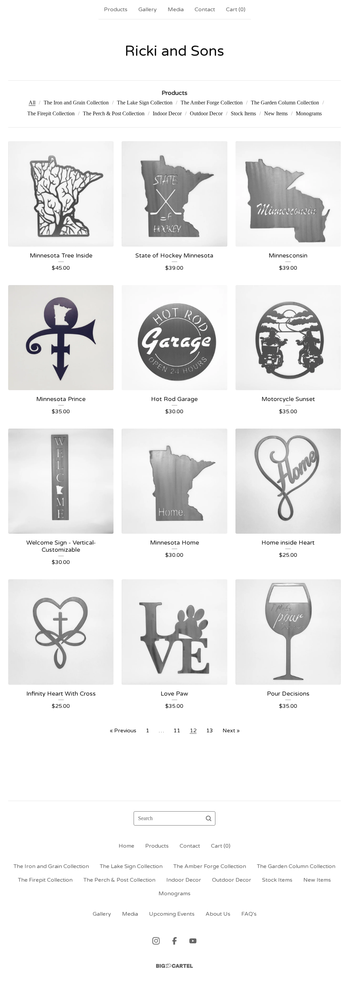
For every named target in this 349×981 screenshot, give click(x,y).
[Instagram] (156, 940)
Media (176, 9)
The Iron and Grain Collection (76, 102)
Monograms (309, 113)
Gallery (147, 9)
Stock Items (243, 113)
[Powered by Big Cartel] (174, 966)
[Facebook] (174, 940)
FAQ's (249, 914)
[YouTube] (193, 940)
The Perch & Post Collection (114, 113)
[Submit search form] (208, 818)
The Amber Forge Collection (212, 102)
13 (209, 730)
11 (176, 730)
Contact (205, 9)
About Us (218, 914)
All (32, 102)
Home (126, 846)
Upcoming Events (172, 914)
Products (115, 9)
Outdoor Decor (206, 113)
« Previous (123, 730)
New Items (276, 113)
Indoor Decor (167, 113)
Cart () (235, 9)
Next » (231, 730)
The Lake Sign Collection (144, 102)
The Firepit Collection (51, 113)
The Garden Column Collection (285, 102)
